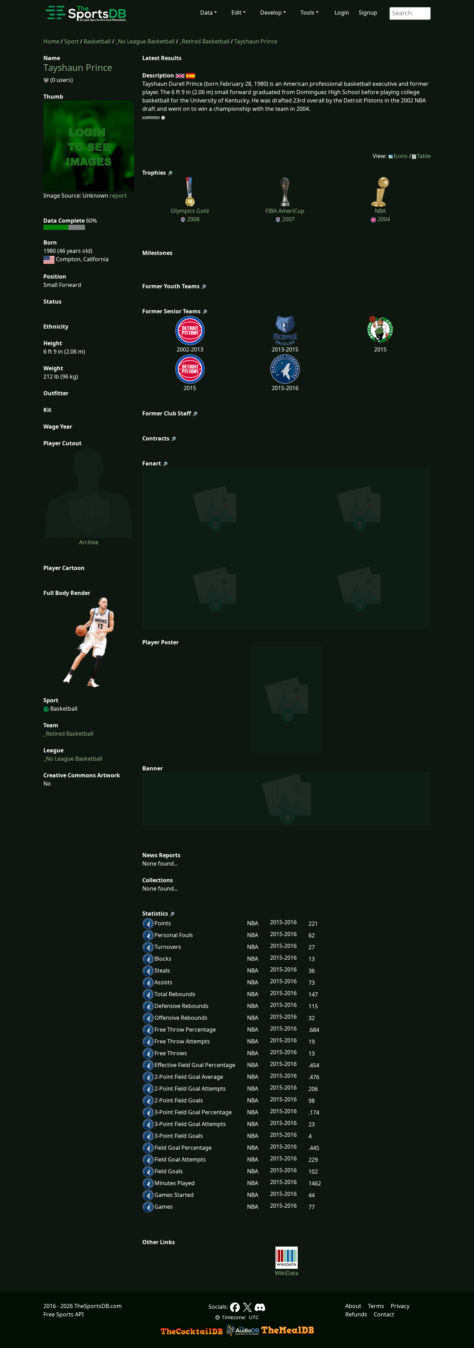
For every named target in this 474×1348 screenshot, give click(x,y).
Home (51, 41)
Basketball (97, 41)
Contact (384, 1314)
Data (206, 12)
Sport (71, 41)
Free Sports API (63, 1314)
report (118, 195)
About (353, 1306)
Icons (400, 156)
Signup (368, 12)
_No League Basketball (145, 41)
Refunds (356, 1314)
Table (424, 156)
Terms (376, 1306)
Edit (236, 12)
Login (342, 12)
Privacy (400, 1306)
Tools (307, 12)
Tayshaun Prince (255, 41)
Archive (89, 542)
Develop (271, 12)
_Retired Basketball (204, 41)
